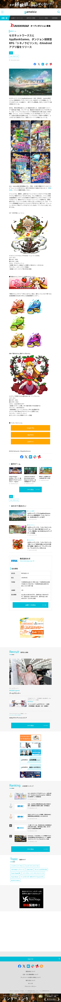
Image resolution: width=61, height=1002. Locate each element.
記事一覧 (4, 18)
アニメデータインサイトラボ (32, 866)
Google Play (30, 428)
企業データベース (17, 18)
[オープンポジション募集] (30, 25)
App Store (30, 435)
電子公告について (30, 980)
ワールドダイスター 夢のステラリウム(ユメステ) (32, 877)
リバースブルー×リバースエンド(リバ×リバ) (33, 873)
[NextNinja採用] (31, 898)
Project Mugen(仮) (15, 873)
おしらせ (30, 983)
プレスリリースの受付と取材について (30, 977)
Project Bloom (14, 877)
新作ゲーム (13, 31)
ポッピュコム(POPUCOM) (41, 869)
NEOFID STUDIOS (15, 880)
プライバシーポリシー (30, 986)
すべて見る (30, 489)
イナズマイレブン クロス (17, 866)
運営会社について (30, 971)
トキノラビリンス (14, 56)
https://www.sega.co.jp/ (26, 561)
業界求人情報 (31, 18)
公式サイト (30, 442)
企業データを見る (30, 605)
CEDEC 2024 (29, 869)
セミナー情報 (43, 18)
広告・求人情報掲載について (30, 974)
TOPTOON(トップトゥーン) (17, 869)
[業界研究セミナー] (32, 628)
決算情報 (54, 18)
